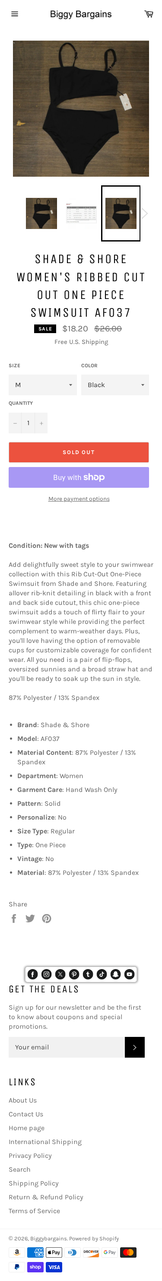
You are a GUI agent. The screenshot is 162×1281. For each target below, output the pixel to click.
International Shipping (45, 1142)
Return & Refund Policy (46, 1197)
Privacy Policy (30, 1155)
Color (89, 365)
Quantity (21, 403)
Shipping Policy (34, 1183)
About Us (23, 1100)
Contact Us (26, 1114)
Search (20, 1169)
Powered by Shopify (94, 1238)
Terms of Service (34, 1211)
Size (14, 365)
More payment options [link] (79, 498)
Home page (26, 1128)
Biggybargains (48, 1238)
